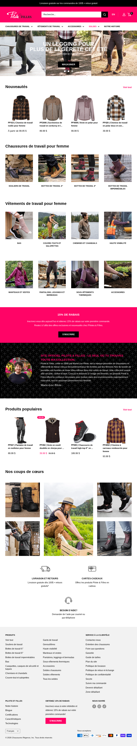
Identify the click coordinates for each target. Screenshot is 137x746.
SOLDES (92, 26)
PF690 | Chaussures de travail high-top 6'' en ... (82, 446)
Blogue (8, 710)
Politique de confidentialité (98, 674)
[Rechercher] (104, 14)
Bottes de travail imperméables (20, 657)
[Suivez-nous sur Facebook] (94, 706)
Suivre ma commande (96, 683)
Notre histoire (11, 706)
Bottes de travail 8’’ (14, 653)
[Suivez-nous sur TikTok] (104, 706)
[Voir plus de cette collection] (22, 500)
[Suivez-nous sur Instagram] (99, 706)
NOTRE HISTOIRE (112, 26)
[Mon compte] (124, 14)
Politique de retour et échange (100, 670)
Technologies (11, 723)
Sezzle (89, 679)
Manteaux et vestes (52, 653)
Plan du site (91, 662)
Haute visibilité (50, 649)
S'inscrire (68, 334)
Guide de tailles (93, 657)
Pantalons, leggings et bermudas (58, 657)
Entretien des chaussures (98, 644)
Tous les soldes (50, 679)
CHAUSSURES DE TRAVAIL (17, 26)
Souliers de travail (13, 644)
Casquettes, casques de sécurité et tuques (22, 667)
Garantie (90, 653)
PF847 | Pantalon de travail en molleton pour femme (20, 446)
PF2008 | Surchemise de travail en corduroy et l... (51, 124)
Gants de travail (50, 640)
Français (10, 731)
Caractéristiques (13, 719)
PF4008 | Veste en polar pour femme (84, 124)
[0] (129, 14)
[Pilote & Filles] (19, 15)
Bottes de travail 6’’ (14, 649)
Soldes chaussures (52, 670)
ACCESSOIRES (74, 26)
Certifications (11, 715)
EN (113, 14)
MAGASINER (69, 64)
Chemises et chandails (16, 673)
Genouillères (49, 644)
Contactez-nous (93, 640)
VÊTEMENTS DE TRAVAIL (48, 26)
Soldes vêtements (51, 674)
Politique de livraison (96, 666)
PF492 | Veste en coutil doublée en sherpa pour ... (52, 446)
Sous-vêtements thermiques (56, 662)
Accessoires (49, 666)
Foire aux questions (95, 649)
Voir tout (127, 87)
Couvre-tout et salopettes (17, 678)
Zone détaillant (93, 692)
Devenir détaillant (94, 688)
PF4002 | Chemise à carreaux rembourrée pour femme (115, 448)
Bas (7, 662)
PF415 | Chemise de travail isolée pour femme (20, 124)
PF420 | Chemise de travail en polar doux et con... (115, 124)
